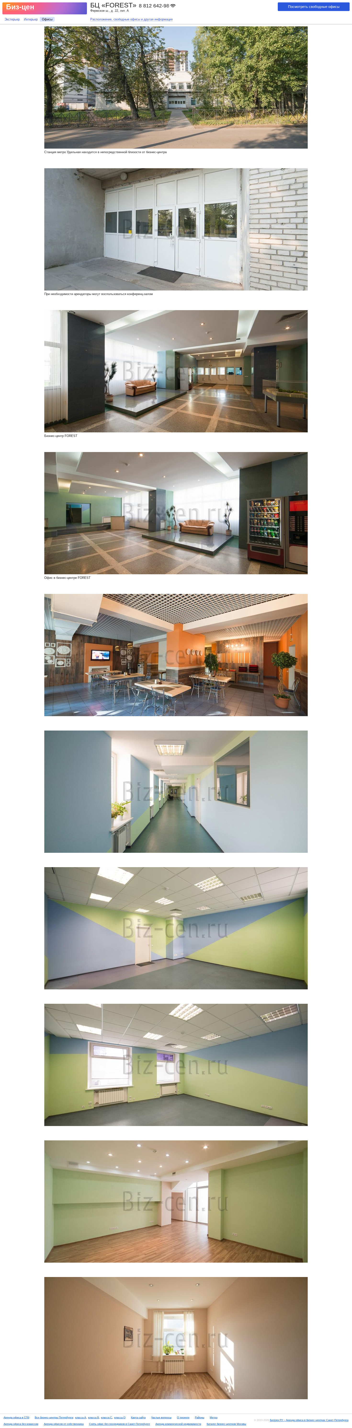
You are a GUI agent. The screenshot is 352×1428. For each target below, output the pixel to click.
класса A (80, 1417)
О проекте (183, 1417)
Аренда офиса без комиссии (21, 1423)
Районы (199, 1417)
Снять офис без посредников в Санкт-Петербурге (119, 1423)
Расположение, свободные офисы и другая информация (131, 19)
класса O (119, 1417)
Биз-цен (20, 7)
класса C (106, 1417)
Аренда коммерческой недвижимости (178, 1423)
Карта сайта (138, 1417)
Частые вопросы (161, 1417)
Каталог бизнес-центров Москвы (226, 1423)
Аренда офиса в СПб (16, 1417)
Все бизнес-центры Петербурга (54, 1417)
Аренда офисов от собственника (64, 1423)
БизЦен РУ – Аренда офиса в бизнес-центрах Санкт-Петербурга (309, 1420)
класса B (93, 1417)
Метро (213, 1417)
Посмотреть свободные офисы (314, 7)
